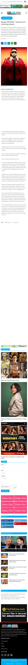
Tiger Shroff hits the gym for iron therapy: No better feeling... (17, 561)
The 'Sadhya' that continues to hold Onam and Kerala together (17, 574)
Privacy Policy (18, 663)
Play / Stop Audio (6, 18)
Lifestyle (3, 646)
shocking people (16, 222)
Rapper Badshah (8, 222)
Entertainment (4, 648)
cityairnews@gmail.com (6, 597)
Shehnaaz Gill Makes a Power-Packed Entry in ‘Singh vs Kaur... (14, 419)
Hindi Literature (4, 641)
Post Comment (5, 491)
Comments (4, 461)
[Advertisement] (14, 116)
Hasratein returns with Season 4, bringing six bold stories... (12, 457)
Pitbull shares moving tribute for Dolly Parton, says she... (16, 554)
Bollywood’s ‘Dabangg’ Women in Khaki (10, 380)
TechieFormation (15, 661)
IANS (4, 38)
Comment (3, 476)
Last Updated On (12, 1)
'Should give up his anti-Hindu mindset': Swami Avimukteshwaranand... (17, 580)
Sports (2, 643)
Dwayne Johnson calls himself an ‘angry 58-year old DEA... (18, 567)
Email (2, 470)
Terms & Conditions (10, 663)
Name (2, 464)
